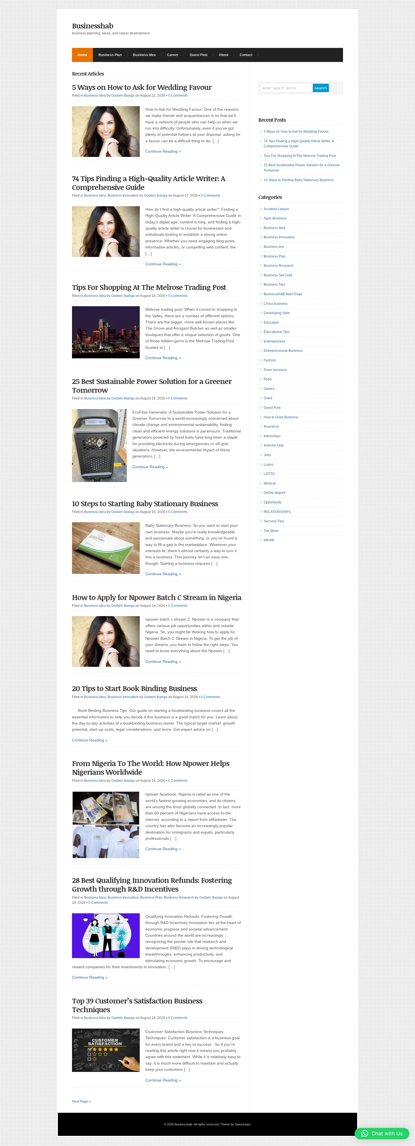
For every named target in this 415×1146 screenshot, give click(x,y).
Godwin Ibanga (123, 95)
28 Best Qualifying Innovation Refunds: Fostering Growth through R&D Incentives (152, 884)
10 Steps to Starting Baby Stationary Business (145, 503)
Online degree (275, 493)
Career (172, 55)
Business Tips (274, 284)
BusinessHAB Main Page (283, 294)
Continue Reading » (163, 151)
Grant (268, 398)
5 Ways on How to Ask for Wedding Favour (141, 87)
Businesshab (92, 26)
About (223, 55)
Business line (274, 247)
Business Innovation (123, 195)
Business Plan (110, 55)
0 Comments (177, 95)
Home (82, 55)
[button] (382, 1133)
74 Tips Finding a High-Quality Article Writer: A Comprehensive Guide (148, 182)
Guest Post (198, 55)
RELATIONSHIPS (277, 512)
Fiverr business (275, 370)
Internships (272, 436)
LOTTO (269, 474)
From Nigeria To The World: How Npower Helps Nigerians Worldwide (150, 767)
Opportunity (272, 502)
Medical (270, 483)
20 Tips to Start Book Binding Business (134, 688)
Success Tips (274, 521)
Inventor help (274, 445)
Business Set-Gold (278, 275)
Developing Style (277, 313)
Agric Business (275, 218)
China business (276, 304)
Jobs (267, 455)
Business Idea (144, 55)
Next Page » (81, 1101)
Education (271, 323)
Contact (246, 55)
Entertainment (274, 341)
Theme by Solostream (235, 1124)
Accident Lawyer (276, 209)
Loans (268, 465)
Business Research (179, 898)
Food (268, 379)
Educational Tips (276, 332)
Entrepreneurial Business (283, 351)
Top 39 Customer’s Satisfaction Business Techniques (137, 1005)
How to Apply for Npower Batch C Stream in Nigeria (156, 597)
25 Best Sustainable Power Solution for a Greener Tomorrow (151, 385)
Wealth (269, 540)
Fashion (270, 360)
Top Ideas (271, 531)
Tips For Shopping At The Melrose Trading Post (149, 287)
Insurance (271, 426)
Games (269, 389)
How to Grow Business (281, 417)
